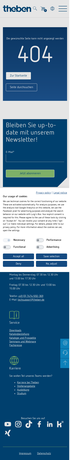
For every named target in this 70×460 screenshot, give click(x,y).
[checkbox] (7, 240)
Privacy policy (43, 192)
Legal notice (60, 192)
